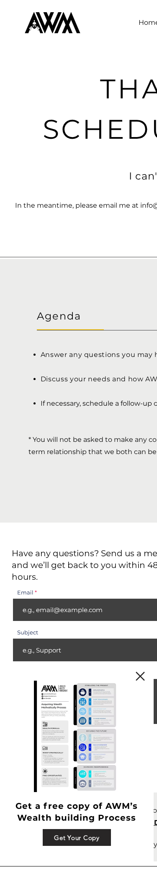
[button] (140, 676)
